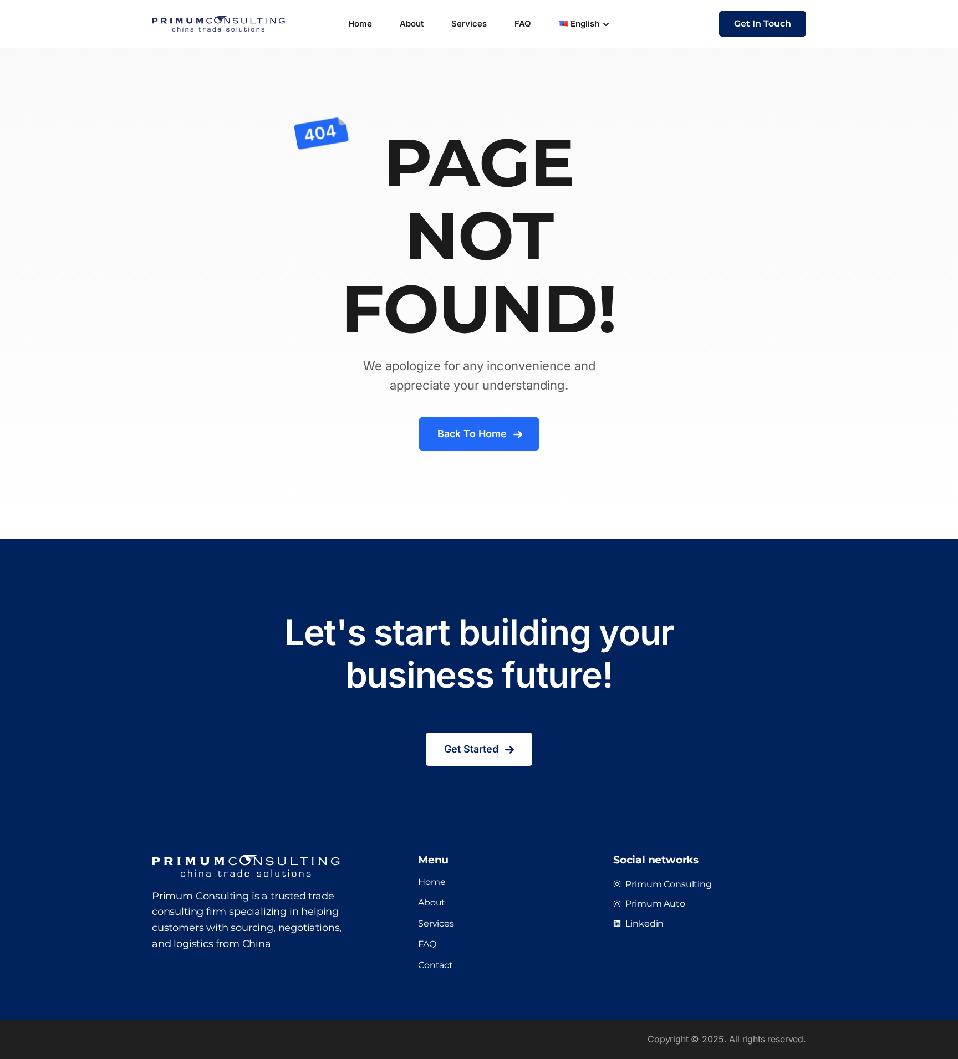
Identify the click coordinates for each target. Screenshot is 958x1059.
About (412, 23)
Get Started (471, 749)
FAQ (522, 23)
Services (469, 23)
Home (360, 23)
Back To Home (472, 433)
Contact (435, 965)
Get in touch (762, 23)
